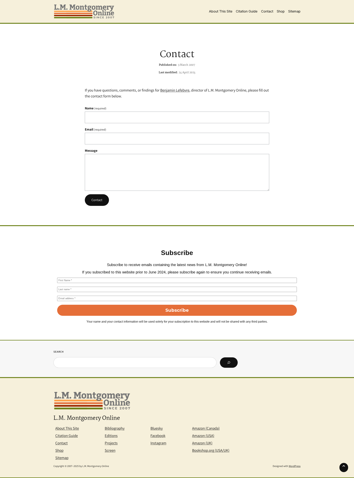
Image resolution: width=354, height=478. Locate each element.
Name (95, 108)
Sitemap (61, 457)
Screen (110, 450)
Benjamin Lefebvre (174, 90)
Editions (111, 435)
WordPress (295, 466)
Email (95, 129)
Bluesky (156, 428)
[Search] (229, 362)
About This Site (67, 428)
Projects (111, 442)
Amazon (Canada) (206, 428)
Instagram (158, 442)
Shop (59, 450)
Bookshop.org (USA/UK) (210, 450)
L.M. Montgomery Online (86, 418)
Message (91, 150)
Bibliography (115, 428)
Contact (96, 200)
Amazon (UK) (202, 442)
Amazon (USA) (203, 435)
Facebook (157, 435)
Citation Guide (66, 435)
